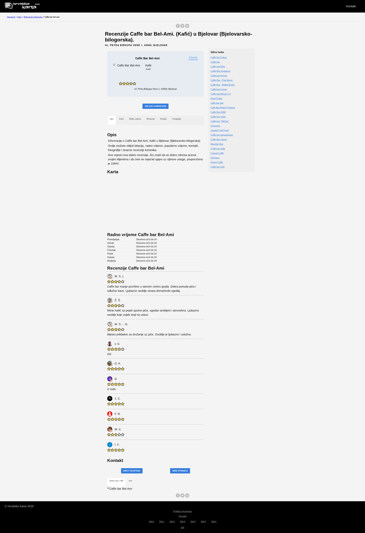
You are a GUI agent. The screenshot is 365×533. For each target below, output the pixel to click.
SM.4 (193, 521)
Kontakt (351, 6)
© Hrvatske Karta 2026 (19, 506)
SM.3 (182, 521)
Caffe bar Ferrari (219, 76)
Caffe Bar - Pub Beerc (222, 80)
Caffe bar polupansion (222, 135)
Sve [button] (130, 481)
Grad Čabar (216, 98)
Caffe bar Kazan (219, 89)
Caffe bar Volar (218, 117)
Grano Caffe (217, 162)
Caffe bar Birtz (218, 67)
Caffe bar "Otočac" (220, 121)
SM (182, 527)
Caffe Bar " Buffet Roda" (223, 85)
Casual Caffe (217, 153)
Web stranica (180, 471)
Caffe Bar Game (219, 139)
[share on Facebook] (178, 27)
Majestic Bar (217, 144)
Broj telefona (131, 471)
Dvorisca (215, 158)
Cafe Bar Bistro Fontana (223, 108)
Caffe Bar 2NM (218, 112)
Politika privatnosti (182, 511)
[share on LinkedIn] (187, 27)
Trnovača (215, 126)
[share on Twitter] (182, 27)
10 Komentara (193, 59)
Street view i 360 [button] (116, 481)
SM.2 (172, 521)
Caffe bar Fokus (219, 57)
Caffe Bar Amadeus (220, 71)
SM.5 (203, 521)
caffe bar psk (217, 103)
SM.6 (213, 521)
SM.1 (161, 521)
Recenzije (11, 17)
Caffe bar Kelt (217, 167)
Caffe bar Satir (218, 149)
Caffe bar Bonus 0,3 (221, 94)
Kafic (19, 17)
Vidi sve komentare (155, 106)
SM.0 (151, 521)
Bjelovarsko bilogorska (33, 17)
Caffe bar (215, 62)
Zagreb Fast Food (220, 130)
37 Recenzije (193, 57)
